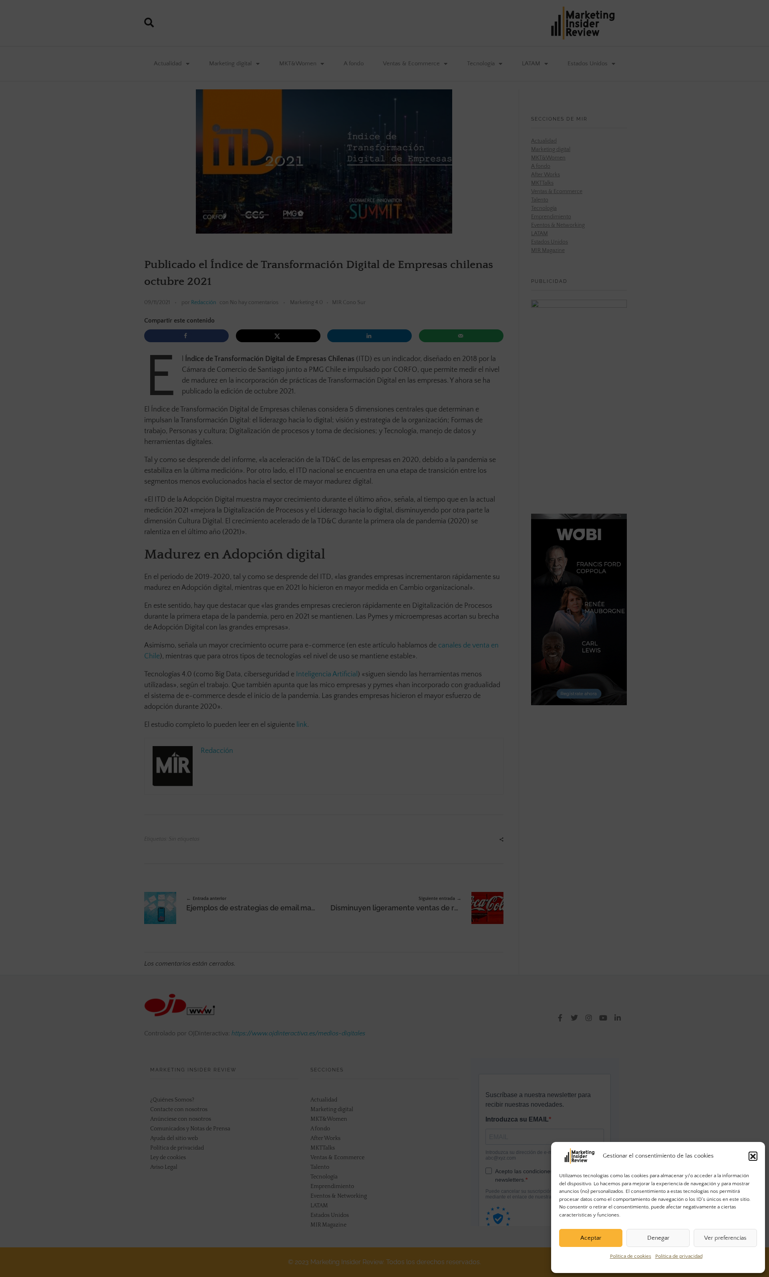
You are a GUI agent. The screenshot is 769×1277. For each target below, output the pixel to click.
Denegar (658, 1238)
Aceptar (590, 1238)
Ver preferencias (725, 1238)
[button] (753, 1156)
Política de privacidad (679, 1256)
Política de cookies (630, 1256)
